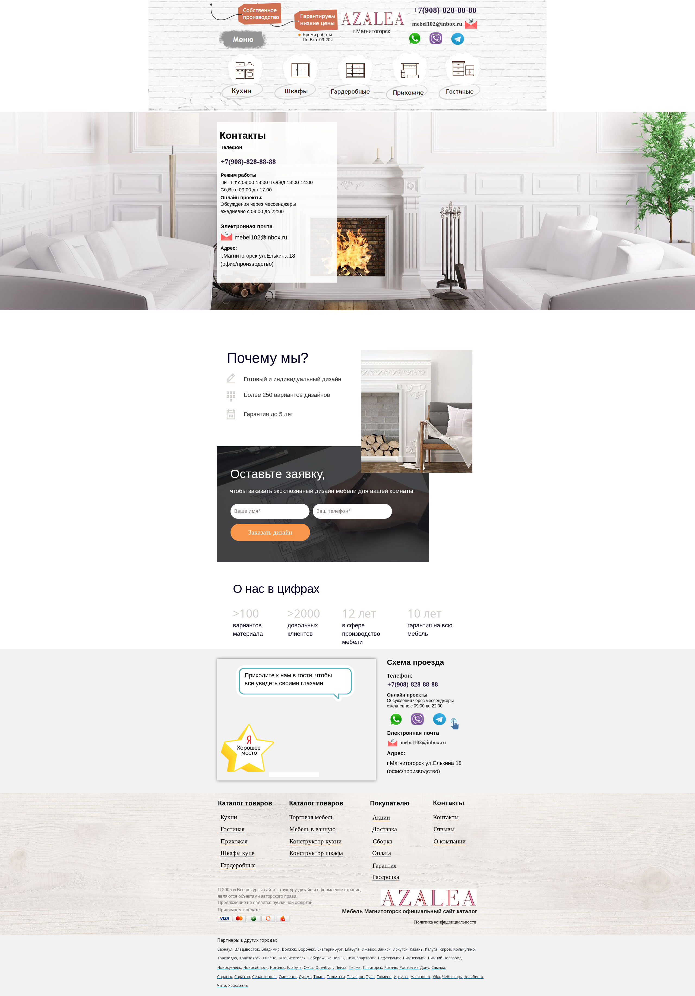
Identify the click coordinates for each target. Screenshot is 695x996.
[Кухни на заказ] (242, 99)
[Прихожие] (407, 101)
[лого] (373, 24)
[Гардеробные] (350, 100)
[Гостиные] (459, 100)
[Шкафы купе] (296, 99)
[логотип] (429, 905)
